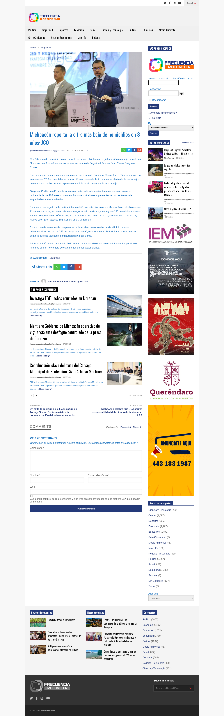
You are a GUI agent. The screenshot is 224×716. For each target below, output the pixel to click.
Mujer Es (82, 38)
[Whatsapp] (124, 150)
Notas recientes (95, 612)
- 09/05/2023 (168, 203)
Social (151, 586)
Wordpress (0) (112, 427)
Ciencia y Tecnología (112, 30)
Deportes (63, 30)
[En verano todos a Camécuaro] (38, 622)
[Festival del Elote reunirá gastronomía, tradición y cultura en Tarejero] (94, 622)
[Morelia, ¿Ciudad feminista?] (155, 213)
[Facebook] (169, 3)
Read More (35, 316)
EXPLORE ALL (187, 142)
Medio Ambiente (167, 30)
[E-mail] (139, 150)
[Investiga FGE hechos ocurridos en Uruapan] (124, 306)
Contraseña (154, 89)
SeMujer (153, 575)
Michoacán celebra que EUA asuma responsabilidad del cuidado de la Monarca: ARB (117, 412)
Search (190, 3)
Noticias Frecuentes (61, 38)
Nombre (35, 475)
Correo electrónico (98, 475)
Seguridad (47, 30)
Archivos (153, 594)
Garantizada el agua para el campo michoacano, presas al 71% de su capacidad (120, 655)
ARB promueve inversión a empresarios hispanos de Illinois (63, 648)
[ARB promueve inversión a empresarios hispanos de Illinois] (38, 649)
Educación (148, 30)
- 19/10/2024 (66, 377)
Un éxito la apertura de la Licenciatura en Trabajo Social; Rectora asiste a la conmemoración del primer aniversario (53, 412)
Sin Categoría (155, 581)
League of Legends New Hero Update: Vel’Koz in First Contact (179, 151)
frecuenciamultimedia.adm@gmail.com (48, 151)
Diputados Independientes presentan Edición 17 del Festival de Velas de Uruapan (64, 635)
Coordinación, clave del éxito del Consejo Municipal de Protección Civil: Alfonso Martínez (66, 368)
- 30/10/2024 (66, 304)
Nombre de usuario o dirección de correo (170, 78)
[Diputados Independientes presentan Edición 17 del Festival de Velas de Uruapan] (38, 635)
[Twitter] (165, 3)
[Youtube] (179, 3)
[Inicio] (44, 18)
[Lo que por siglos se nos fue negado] (155, 170)
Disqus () (137, 427)
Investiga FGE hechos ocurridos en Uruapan (63, 298)
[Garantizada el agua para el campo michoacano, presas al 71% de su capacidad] (94, 654)
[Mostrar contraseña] (181, 93)
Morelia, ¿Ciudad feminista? (177, 209)
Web (32, 486)
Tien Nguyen (169, 158)
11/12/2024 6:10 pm (75, 151)
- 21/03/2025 (168, 177)
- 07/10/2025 (66, 344)
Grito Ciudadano (36, 38)
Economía (79, 30)
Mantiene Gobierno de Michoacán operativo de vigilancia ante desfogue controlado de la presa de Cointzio (65, 332)
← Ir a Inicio (154, 118)
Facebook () (126, 427)
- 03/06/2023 (168, 217)
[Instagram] (174, 3)
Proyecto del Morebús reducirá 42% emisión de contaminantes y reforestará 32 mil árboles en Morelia (120, 639)
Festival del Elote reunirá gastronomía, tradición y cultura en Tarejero (120, 623)
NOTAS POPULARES (159, 142)
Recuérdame (159, 100)
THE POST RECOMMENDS (43, 289)
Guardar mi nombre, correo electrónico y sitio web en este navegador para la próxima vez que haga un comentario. (85, 500)
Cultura (133, 30)
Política (32, 30)
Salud (93, 30)
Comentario (37, 448)
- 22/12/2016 (179, 158)
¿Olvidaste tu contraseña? (162, 112)
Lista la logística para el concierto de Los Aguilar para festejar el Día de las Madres (177, 189)
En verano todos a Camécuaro (61, 620)
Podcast (96, 38)
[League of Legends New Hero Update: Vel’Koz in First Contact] (155, 154)
